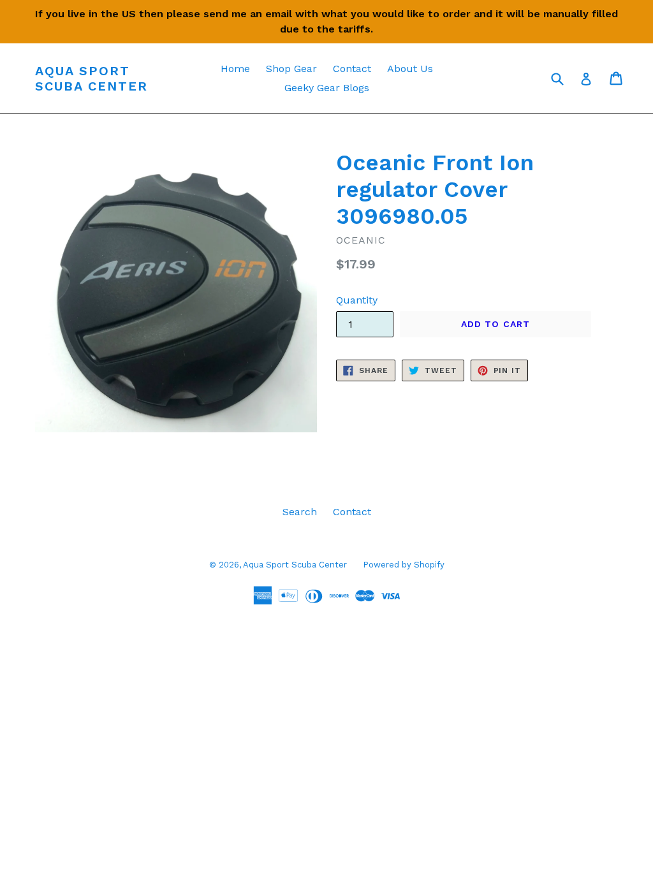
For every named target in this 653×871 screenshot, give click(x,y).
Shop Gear (291, 68)
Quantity (357, 300)
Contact (352, 68)
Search (299, 512)
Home (235, 68)
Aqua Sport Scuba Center (91, 78)
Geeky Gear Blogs (326, 88)
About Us (410, 68)
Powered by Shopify (403, 564)
